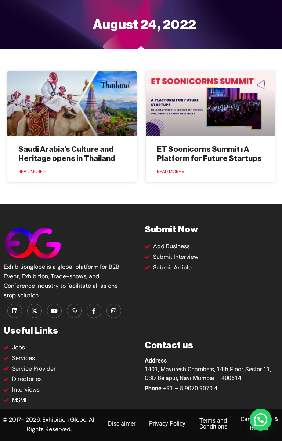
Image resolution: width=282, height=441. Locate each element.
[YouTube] (54, 311)
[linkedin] (14, 311)
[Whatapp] (74, 311)
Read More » (32, 171)
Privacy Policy (167, 423)
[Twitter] (34, 311)
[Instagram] (113, 311)
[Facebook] (94, 311)
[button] (261, 420)
